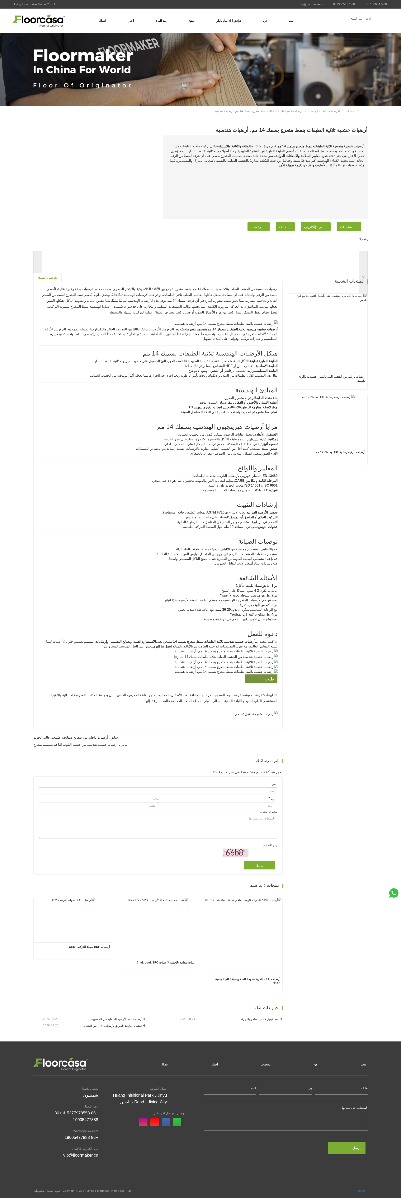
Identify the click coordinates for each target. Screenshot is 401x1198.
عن (315, 1064)
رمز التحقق (270, 845)
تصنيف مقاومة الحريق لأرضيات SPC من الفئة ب (112, 1025)
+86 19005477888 (376, 4)
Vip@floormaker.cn (312, 4)
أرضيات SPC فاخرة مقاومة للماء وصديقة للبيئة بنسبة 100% (247, 981)
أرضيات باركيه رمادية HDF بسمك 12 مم (340, 452)
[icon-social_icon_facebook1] (167, 1122)
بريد (272, 798)
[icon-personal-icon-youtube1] (156, 1122)
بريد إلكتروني (313, 227)
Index (361, 1190)
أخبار (214, 1064)
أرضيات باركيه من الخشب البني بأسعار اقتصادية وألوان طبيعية (331, 378)
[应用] (375, 19)
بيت (291, 20)
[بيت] (39, 21)
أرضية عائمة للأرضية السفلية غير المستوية (116, 1019)
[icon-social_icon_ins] (144, 1122)
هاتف (282, 227)
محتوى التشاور (268, 811)
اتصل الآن (346, 226)
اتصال (102, 20)
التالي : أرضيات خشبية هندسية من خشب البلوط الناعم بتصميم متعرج (80, 744)
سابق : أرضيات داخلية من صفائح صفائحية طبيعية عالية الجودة (75, 737)
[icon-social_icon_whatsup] (178, 1122)
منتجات (349, 111)
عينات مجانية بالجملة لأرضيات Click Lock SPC (166, 962)
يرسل (259, 865)
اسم (274, 784)
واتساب (256, 227)
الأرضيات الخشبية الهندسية (324, 111)
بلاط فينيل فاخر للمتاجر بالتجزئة (259, 1019)
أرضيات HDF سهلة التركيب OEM (89, 946)
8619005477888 (344, 4)
